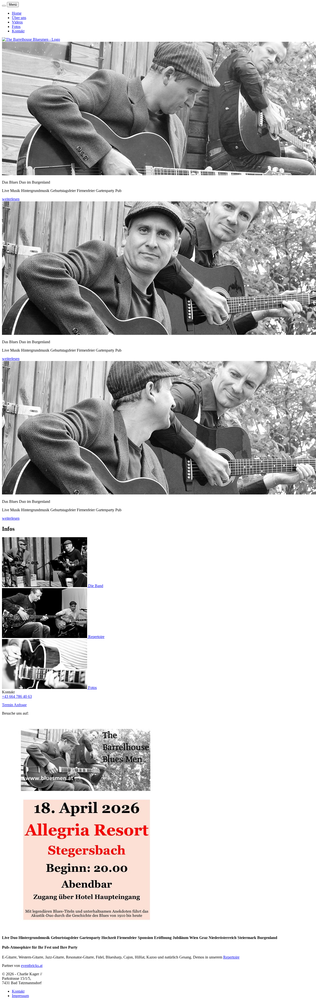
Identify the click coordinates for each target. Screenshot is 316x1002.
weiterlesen (11, 199)
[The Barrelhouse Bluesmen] (31, 39)
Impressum (20, 996)
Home (16, 13)
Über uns (19, 18)
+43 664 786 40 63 (17, 696)
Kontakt (18, 31)
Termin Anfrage (14, 705)
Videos (17, 22)
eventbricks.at (31, 965)
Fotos (16, 26)
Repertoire (231, 957)
